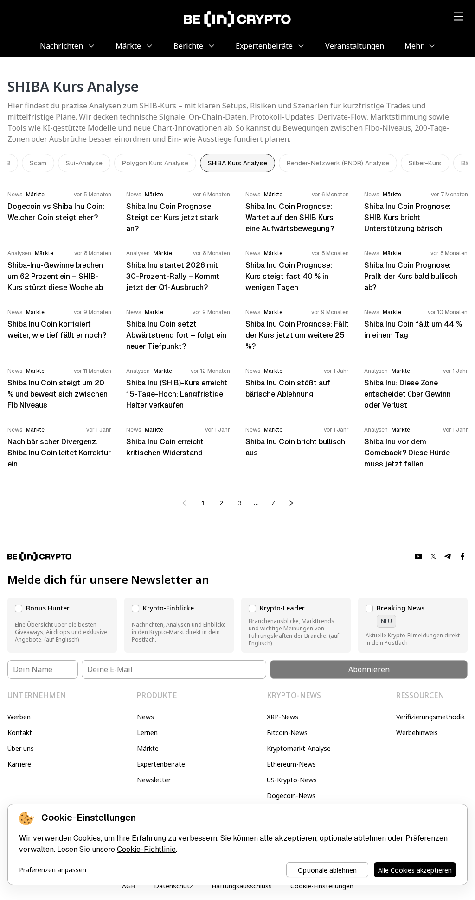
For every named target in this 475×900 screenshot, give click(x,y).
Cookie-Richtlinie (146, 849)
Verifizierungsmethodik (430, 716)
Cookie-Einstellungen (321, 885)
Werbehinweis (417, 732)
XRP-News (282, 716)
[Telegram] (448, 556)
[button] (62, 625)
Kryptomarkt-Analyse (299, 748)
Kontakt (19, 732)
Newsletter (154, 779)
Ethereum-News (291, 764)
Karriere (19, 764)
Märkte (148, 748)
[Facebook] (463, 556)
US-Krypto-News (292, 779)
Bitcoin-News (287, 732)
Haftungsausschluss (242, 885)
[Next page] (291, 503)
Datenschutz (173, 885)
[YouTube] (418, 556)
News (145, 716)
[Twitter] (433, 556)
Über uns (20, 748)
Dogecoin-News (291, 795)
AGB (128, 885)
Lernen (147, 732)
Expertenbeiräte (161, 764)
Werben (19, 716)
